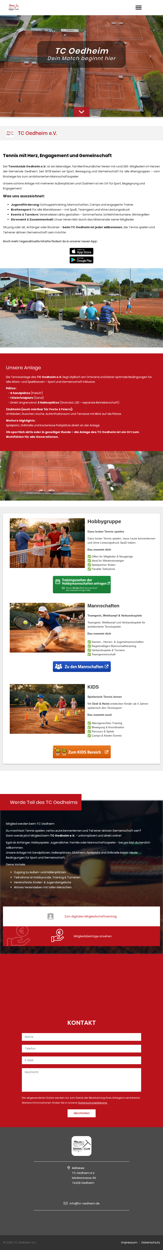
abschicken (82, 1113)
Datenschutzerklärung (92, 1102)
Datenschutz (151, 1242)
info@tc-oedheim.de (85, 1203)
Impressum (129, 1242)
